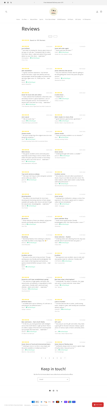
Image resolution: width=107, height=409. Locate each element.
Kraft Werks (11, 405)
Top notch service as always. (31, 174)
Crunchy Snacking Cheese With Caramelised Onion (35, 141)
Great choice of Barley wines (64, 344)
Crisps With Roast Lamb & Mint (29, 123)
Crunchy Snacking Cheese (61, 139)
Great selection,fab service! (63, 70)
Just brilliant (26, 48)
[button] (6, 12)
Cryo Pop (24, 182)
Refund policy (27, 405)
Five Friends (25, 208)
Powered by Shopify (18, 405)
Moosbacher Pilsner (60, 80)
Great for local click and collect (32, 95)
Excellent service (60, 174)
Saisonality (57, 226)
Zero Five (57, 311)
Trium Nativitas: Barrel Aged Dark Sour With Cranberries (36, 106)
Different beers (26, 301)
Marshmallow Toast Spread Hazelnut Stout (66, 185)
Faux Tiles (24, 226)
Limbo (23, 268)
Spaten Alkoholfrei (26, 84)
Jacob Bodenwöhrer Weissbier (29, 163)
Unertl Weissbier (26, 244)
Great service (59, 152)
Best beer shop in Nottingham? (65, 279)
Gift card (58, 322)
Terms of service (44, 405)
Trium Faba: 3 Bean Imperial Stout (63, 333)
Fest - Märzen (58, 287)
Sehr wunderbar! (27, 70)
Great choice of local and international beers (36, 344)
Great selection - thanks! (63, 237)
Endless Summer (59, 100)
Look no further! (60, 301)
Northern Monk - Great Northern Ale (64, 123)
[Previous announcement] (34, 2)
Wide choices (26, 152)
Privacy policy (35, 405)
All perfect (25, 218)
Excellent (58, 255)
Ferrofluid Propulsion (60, 157)
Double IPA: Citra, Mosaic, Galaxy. (63, 54)
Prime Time (25, 60)
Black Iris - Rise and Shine (28, 352)
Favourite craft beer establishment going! (35, 279)
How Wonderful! (26, 291)
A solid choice (59, 95)
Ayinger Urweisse (26, 309)
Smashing (25, 237)
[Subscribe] (67, 379)
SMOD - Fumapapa (59, 206)
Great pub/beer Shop (61, 218)
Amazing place (26, 196)
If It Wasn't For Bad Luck (28, 333)
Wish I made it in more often (64, 117)
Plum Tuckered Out (60, 263)
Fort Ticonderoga (59, 352)
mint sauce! (25, 117)
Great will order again (62, 48)
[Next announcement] (72, 2)
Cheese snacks (26, 133)
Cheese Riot (58, 244)
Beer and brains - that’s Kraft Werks (33, 322)
